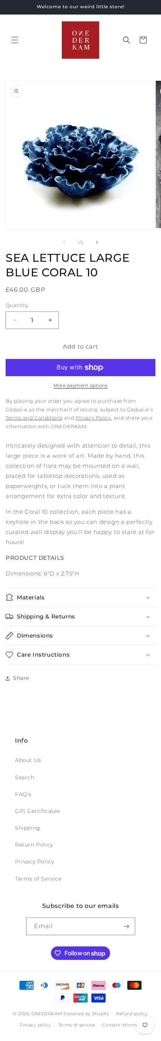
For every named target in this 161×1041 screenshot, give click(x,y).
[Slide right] (97, 242)
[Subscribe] (126, 926)
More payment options (80, 385)
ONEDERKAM (46, 1013)
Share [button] (21, 678)
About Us (28, 760)
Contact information (125, 1025)
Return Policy (34, 844)
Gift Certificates (37, 811)
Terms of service (76, 1025)
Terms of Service (38, 878)
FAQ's (23, 794)
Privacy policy (35, 1025)
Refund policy (132, 1013)
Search (24, 777)
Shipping (27, 827)
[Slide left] (64, 242)
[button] (15, 40)
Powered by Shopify (86, 1013)
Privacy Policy (34, 861)
